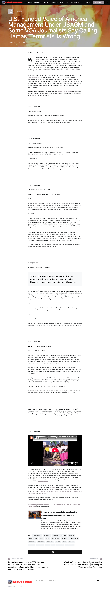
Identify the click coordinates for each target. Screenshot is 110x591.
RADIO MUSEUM (39, 580)
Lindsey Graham (77, 491)
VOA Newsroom (69, 544)
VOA (53, 544)
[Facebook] (87, 2)
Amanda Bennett (33, 77)
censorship (55, 535)
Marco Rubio (59, 491)
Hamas (41, 538)
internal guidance (43, 481)
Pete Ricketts (67, 491)
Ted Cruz (51, 491)
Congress (64, 535)
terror (64, 541)
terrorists (31, 544)
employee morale (33, 538)
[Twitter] (89, 2)
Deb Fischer (31, 493)
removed (52, 487)
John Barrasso (42, 493)
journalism (64, 538)
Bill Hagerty (44, 491)
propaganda (50, 541)
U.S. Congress (40, 544)
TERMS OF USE (52, 580)
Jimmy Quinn (62, 91)
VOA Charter (60, 544)
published (69, 91)
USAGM (47, 544)
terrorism (71, 541)
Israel (47, 538)
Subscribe (98, 2)
